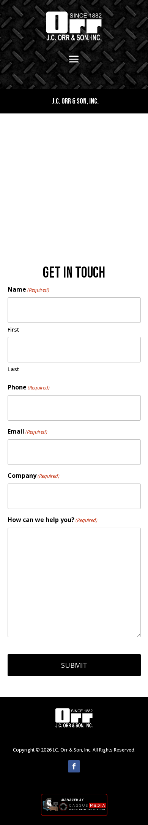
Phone (29, 387)
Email (27, 431)
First (13, 329)
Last (13, 369)
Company (34, 475)
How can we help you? (53, 519)
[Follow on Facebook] (74, 766)
